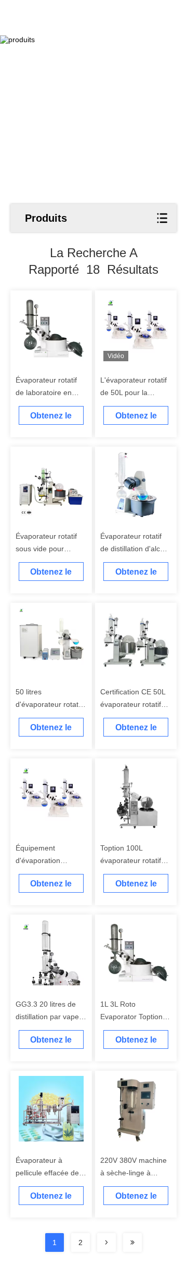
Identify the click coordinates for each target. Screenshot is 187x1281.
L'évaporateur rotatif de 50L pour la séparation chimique (133, 392)
